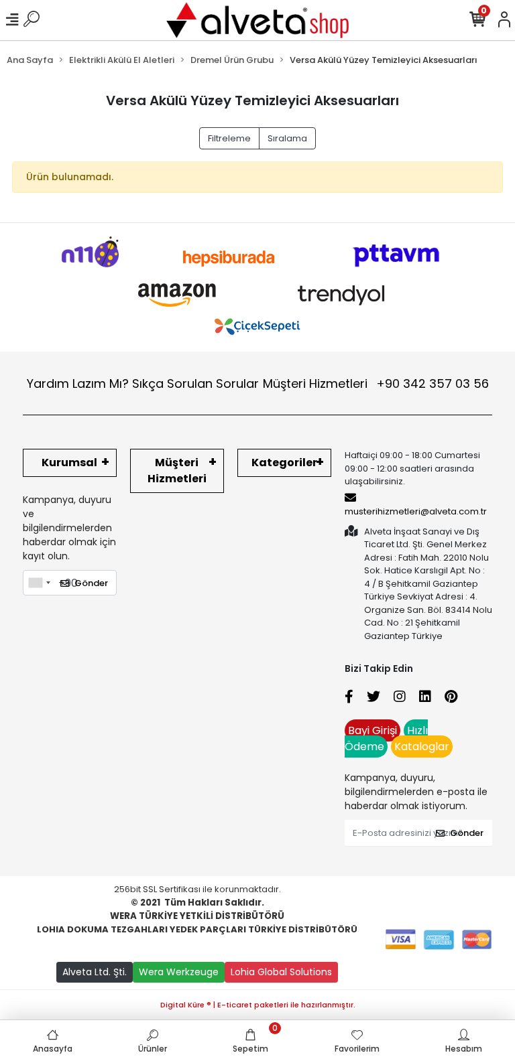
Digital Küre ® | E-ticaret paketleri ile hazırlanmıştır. (257, 1004)
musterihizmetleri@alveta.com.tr (416, 511)
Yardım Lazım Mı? (78, 383)
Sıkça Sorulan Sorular (195, 383)
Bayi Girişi (372, 730)
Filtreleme (229, 138)
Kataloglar (421, 746)
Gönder (91, 583)
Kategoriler (284, 462)
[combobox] (38, 583)
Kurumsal (69, 462)
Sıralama (287, 138)
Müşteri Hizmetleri (376, 383)
